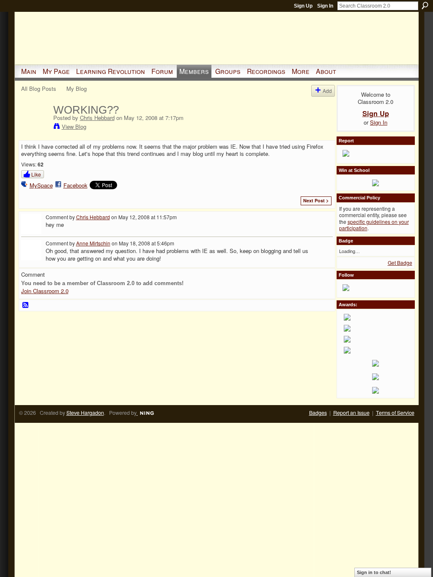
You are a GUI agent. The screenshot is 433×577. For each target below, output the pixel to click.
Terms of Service (395, 412)
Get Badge (400, 262)
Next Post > (316, 200)
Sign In (325, 6)
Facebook (75, 185)
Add (327, 90)
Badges (318, 412)
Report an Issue (351, 412)
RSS (26, 305)
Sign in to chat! (374, 572)
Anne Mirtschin (93, 243)
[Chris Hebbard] (34, 127)
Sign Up (303, 6)
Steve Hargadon (85, 412)
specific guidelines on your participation (374, 225)
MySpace (41, 185)
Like (36, 174)
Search (425, 5)
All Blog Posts (38, 88)
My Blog (76, 88)
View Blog (74, 126)
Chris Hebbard (97, 118)
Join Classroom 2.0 (45, 291)
